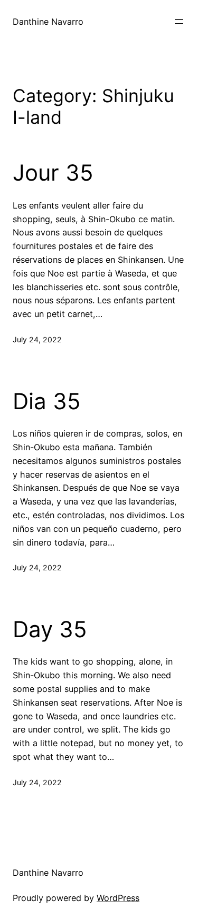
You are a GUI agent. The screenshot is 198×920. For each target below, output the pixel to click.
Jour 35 (53, 173)
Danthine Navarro (48, 21)
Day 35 (50, 629)
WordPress (118, 898)
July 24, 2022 (37, 339)
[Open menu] (179, 21)
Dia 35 (47, 401)
